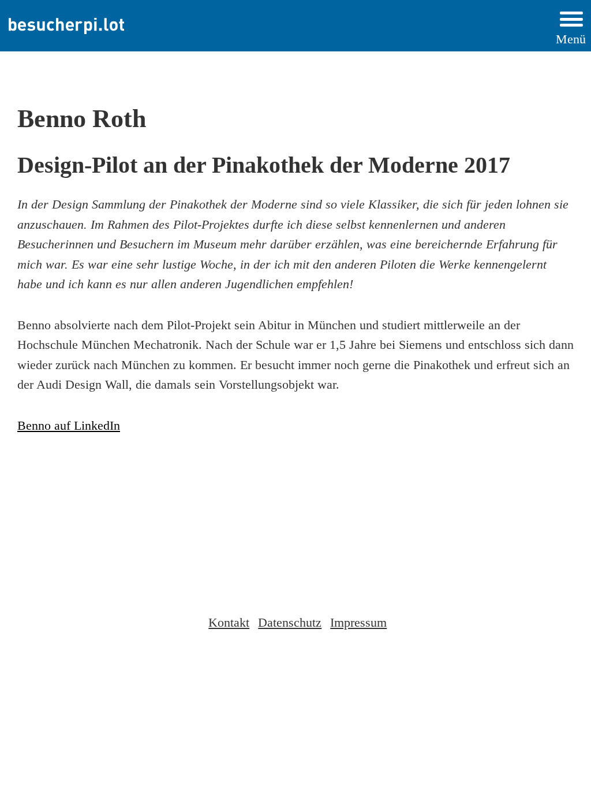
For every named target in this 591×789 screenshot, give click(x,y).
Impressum (358, 622)
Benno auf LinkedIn (68, 426)
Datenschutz (289, 622)
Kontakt (228, 622)
